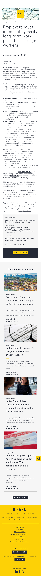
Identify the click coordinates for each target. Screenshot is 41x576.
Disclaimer (19, 539)
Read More (11, 321)
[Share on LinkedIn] (18, 55)
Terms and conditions (20, 534)
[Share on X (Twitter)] (25, 55)
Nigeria (17, 22)
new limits (14, 176)
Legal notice (20, 537)
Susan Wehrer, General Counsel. (19, 520)
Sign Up (19, 559)
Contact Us (20, 253)
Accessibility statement (19, 542)
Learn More (19, 552)
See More (19, 497)
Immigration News (8, 22)
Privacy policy (20, 532)
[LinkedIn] (16, 571)
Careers (19, 529)
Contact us (19, 527)
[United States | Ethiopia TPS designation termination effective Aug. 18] (20, 333)
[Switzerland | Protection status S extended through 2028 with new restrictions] (20, 282)
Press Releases (9, 225)
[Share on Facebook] (21, 55)
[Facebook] (19, 571)
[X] (23, 571)
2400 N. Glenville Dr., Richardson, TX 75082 (20, 514)
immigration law (24, 172)
